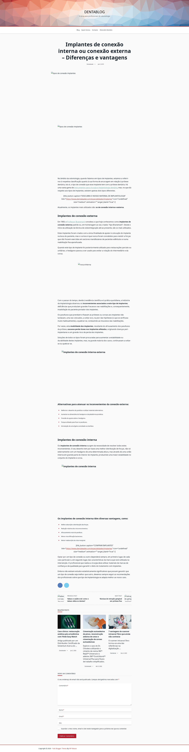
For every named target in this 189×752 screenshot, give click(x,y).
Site (60, 723)
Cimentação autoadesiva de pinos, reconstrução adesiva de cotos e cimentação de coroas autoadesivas (94, 636)
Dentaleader (90, 64)
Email (61, 716)
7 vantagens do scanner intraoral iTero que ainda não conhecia (119, 634)
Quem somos (85, 30)
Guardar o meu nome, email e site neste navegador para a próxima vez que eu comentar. (94, 729)
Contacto (95, 30)
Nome (61, 710)
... (76, 646)
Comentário (63, 686)
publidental (113, 653)
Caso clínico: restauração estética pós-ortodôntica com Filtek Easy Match (69, 634)
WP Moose (73, 748)
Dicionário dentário (106, 30)
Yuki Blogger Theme (59, 748)
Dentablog (94, 12)
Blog (78, 30)
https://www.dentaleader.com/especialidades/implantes (89, 199)
